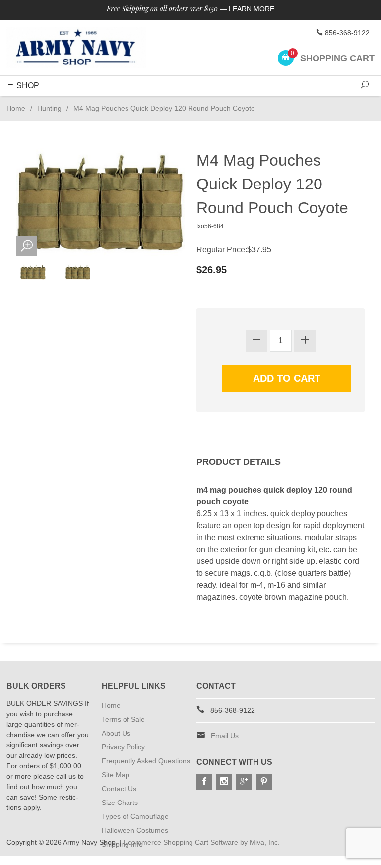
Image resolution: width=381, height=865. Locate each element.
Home (15, 108)
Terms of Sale (123, 719)
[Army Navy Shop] (76, 47)
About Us (116, 733)
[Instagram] (224, 782)
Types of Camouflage (135, 816)
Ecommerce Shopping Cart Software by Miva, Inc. (202, 842)
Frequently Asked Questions (146, 761)
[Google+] (244, 782)
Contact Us (119, 789)
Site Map (115, 775)
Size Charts (120, 802)
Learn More (251, 9)
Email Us (225, 736)
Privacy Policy (123, 747)
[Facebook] (204, 782)
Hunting (49, 108)
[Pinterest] (264, 782)
